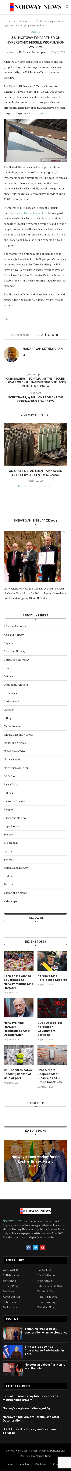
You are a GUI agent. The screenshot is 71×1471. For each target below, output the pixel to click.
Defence (23, 21)
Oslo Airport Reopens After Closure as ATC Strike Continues (49, 1076)
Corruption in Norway (17, 659)
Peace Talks (11, 784)
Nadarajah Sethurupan (32, 52)
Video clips (10, 901)
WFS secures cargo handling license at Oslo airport (18, 1074)
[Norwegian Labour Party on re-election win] (13, 1369)
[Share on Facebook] (45, 334)
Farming (9, 709)
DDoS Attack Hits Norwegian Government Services (49, 1029)
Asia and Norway (14, 634)
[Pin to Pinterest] (53, 334)
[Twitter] (35, 1247)
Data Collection (46, 1275)
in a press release (39, 113)
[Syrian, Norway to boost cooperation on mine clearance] (13, 1333)
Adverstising (45, 1280)
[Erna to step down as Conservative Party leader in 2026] (13, 1351)
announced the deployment (27, 213)
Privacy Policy (11, 1286)
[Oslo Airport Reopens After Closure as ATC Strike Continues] (52, 1055)
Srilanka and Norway (16, 867)
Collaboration (11, 1275)
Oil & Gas (9, 776)
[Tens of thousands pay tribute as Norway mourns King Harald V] (19, 961)
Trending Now (45, 1307)
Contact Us (44, 1270)
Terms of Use (45, 1291)
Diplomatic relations (16, 684)
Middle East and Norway (18, 734)
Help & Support (47, 1296)
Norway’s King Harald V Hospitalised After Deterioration (17, 1029)
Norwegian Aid (12, 759)
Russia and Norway (15, 818)
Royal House (11, 826)
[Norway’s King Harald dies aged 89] (52, 961)
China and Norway (14, 651)
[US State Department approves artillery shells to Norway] (35, 444)
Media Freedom (13, 726)
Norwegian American (16, 768)
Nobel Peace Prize (15, 751)
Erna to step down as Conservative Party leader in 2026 (44, 1350)
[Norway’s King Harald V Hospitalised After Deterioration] (19, 1008)
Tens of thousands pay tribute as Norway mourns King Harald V (18, 982)
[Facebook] (28, 1247)
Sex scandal (11, 842)
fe (7, 319)
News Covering (46, 1302)
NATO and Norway (15, 743)
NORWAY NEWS (13, 1221)
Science (8, 834)
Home (7, 21)
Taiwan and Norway (15, 892)
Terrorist (9, 884)
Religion (8, 809)
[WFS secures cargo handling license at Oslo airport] (19, 1055)
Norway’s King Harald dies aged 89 (52, 978)
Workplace (9, 1280)
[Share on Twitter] (49, 334)
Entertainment (11, 1302)
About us (24, 1464)
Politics (8, 793)
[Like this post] (41, 334)
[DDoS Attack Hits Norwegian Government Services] (52, 1008)
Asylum (8, 643)
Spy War (9, 859)
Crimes (8, 668)
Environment (11, 701)
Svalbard (9, 876)
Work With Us (11, 1270)
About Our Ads (11, 1296)
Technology (10, 1307)
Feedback (8, 1291)
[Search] (67, 7)
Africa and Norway (15, 626)
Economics (10, 693)
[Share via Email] (57, 334)
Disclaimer (41, 1464)
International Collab (49, 1286)
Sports (8, 851)
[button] (7, 455)
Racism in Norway (14, 801)
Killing (8, 718)
